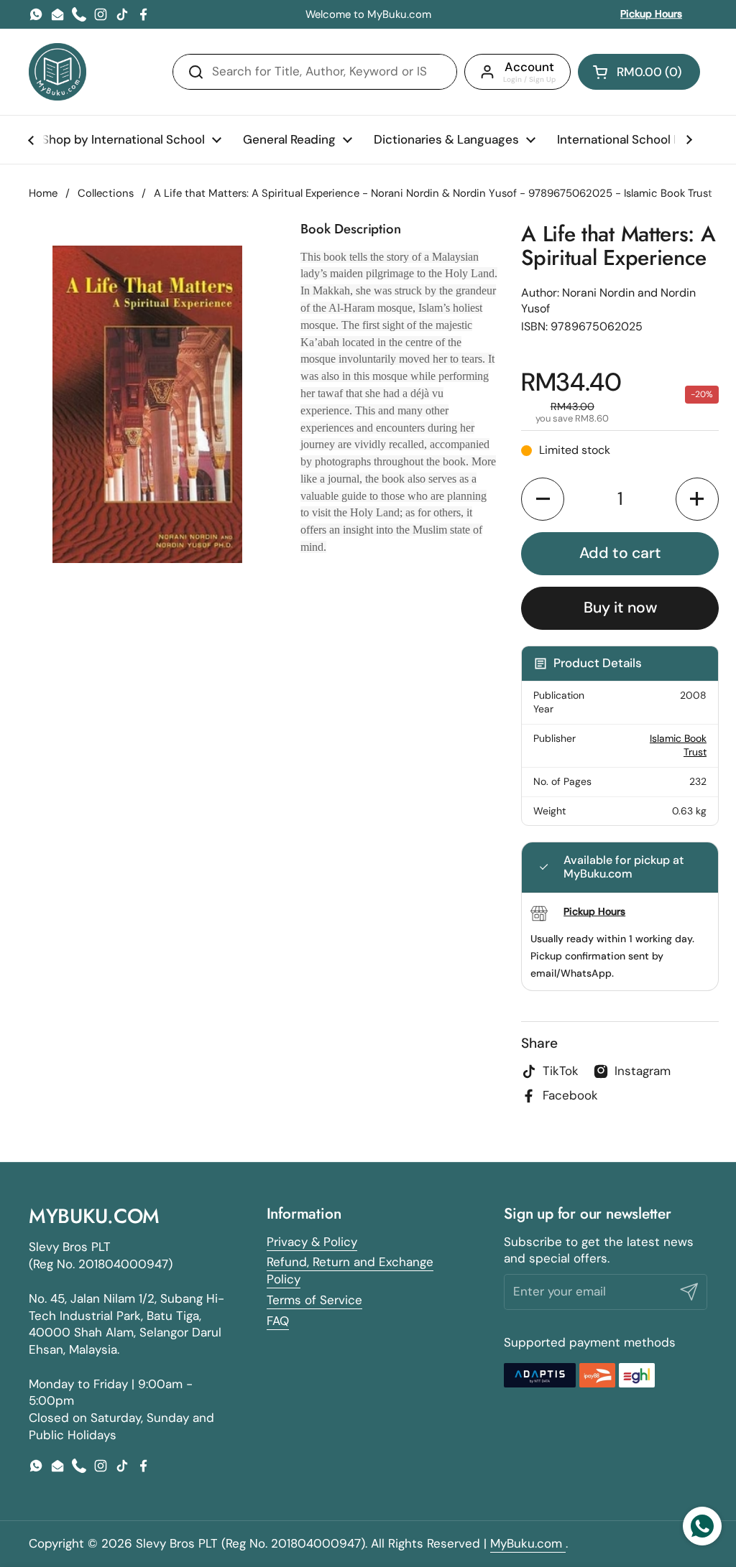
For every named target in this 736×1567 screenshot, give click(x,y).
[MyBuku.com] (57, 72)
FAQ (278, 1321)
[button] (639, 72)
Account (529, 67)
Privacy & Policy (312, 1242)
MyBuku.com (528, 1543)
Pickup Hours (651, 13)
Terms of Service (314, 1300)
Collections (106, 193)
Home (43, 193)
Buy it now (620, 607)
